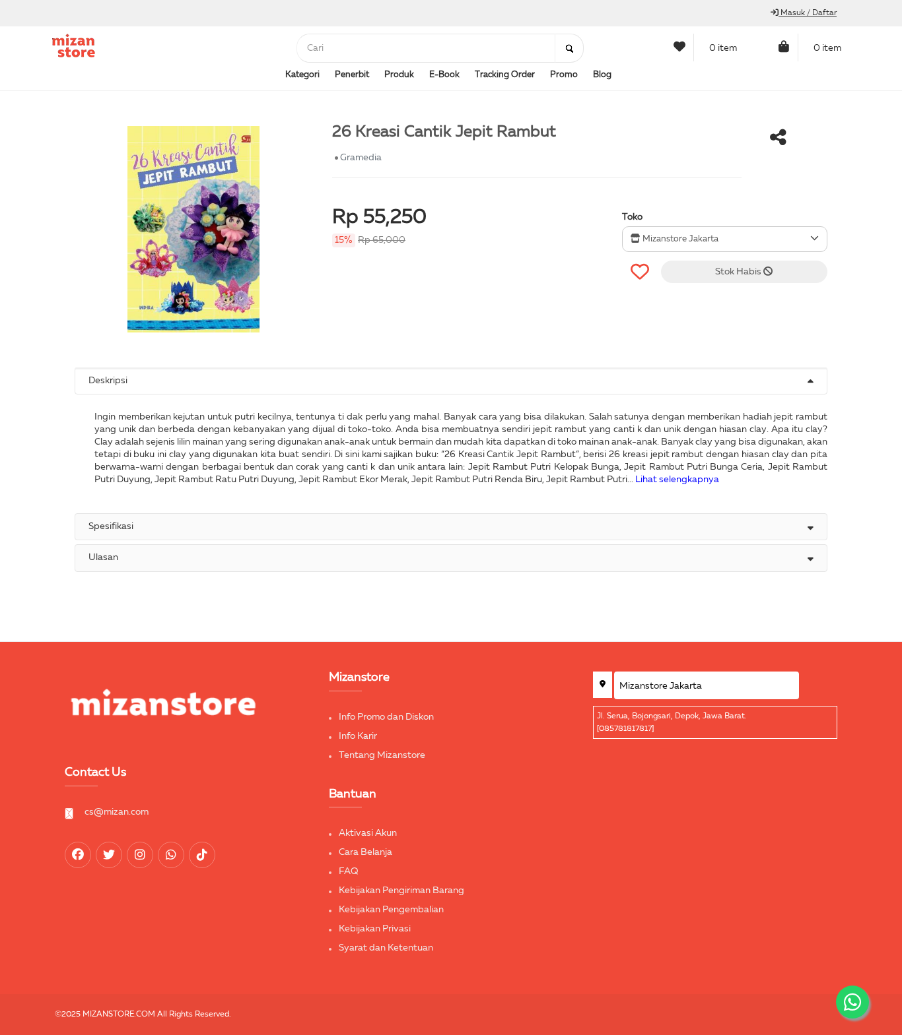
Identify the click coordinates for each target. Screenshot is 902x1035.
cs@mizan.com (117, 812)
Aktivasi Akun (368, 833)
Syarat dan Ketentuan (386, 948)
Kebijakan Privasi (375, 928)
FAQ (349, 871)
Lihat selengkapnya (677, 479)
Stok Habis (739, 271)
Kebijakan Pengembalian (391, 909)
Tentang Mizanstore (382, 755)
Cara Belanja (365, 852)
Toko (632, 217)
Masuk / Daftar (808, 13)
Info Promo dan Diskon (386, 717)
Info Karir (358, 736)
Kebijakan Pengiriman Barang (401, 890)
